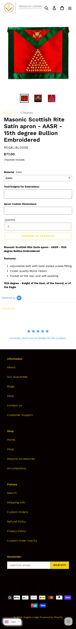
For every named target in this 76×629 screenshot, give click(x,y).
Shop (10, 396)
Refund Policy (16, 521)
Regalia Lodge (31, 617)
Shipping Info (16, 502)
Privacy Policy (16, 531)
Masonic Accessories (21, 458)
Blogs (10, 386)
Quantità (10, 219)
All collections (16, 468)
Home (11, 439)
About (11, 367)
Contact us (14, 405)
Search (12, 493)
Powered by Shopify (51, 617)
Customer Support (20, 415)
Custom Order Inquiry (22, 540)
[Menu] (70, 8)
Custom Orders (17, 512)
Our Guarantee (17, 376)
